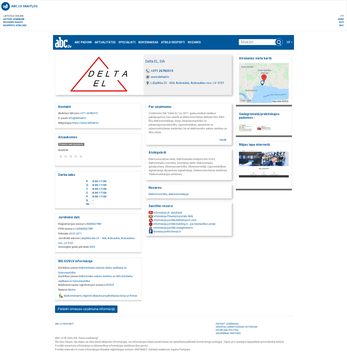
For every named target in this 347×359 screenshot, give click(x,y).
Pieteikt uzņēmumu (227, 323)
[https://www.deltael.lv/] (264, 167)
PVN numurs (66, 228)
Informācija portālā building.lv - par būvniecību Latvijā (184, 223)
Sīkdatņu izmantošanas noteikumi (236, 326)
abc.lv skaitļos (24, 6)
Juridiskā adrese (69, 238)
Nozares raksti (13, 22)
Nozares (194, 42)
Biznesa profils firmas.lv (167, 231)
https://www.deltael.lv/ (85, 122)
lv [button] (289, 42)
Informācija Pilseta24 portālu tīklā (173, 216)
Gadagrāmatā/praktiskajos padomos (259, 116)
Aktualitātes (105, 42)
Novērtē (63, 150)
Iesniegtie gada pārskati (73, 246)
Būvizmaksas (148, 42)
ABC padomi (83, 42)
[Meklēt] (279, 42)
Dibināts (63, 233)
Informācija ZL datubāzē (167, 212)
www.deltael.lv (160, 77)
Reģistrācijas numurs (72, 223)
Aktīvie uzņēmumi (13, 19)
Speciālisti (127, 42)
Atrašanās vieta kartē (255, 58)
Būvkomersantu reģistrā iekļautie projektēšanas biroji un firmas (100, 295)
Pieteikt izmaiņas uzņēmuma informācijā (86, 309)
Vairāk (223, 139)
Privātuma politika (227, 329)
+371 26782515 (162, 71)
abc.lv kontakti (64, 323)
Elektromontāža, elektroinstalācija (169, 194)
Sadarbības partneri (228, 333)
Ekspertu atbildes (15, 25)
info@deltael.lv (77, 118)
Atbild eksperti (173, 42)
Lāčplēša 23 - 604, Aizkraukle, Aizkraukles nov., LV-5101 (187, 83)
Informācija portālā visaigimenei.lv (173, 227)
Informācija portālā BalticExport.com (174, 220)
